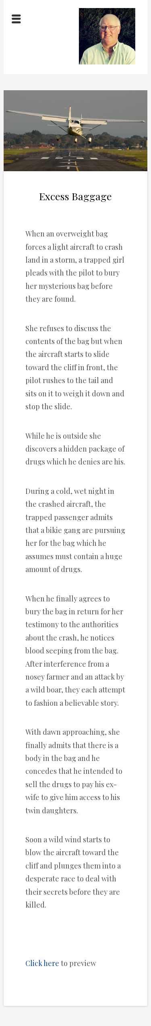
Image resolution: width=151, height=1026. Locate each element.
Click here (42, 963)
